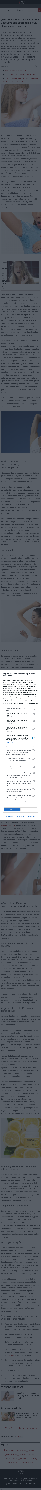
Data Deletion (9, 816)
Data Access (20, 816)
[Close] (37, 674)
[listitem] (20, 709)
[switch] (33, 714)
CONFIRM (12, 809)
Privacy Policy (31, 816)
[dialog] (20, 745)
